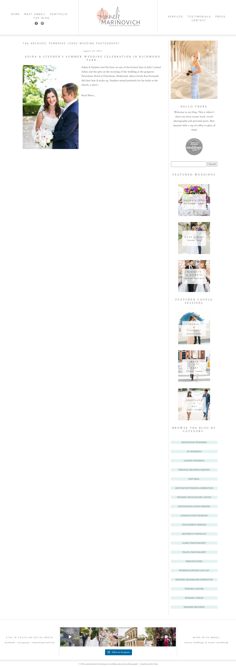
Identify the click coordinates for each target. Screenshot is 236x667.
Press (220, 16)
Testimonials (199, 16)
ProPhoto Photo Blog (149, 664)
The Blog (42, 18)
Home (15, 14)
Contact (198, 20)
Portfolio (59, 14)
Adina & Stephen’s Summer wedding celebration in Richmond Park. (93, 58)
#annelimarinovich (43, 642)
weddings (198, 642)
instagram (23, 642)
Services (175, 16)
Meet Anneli (35, 14)
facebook (9, 642)
